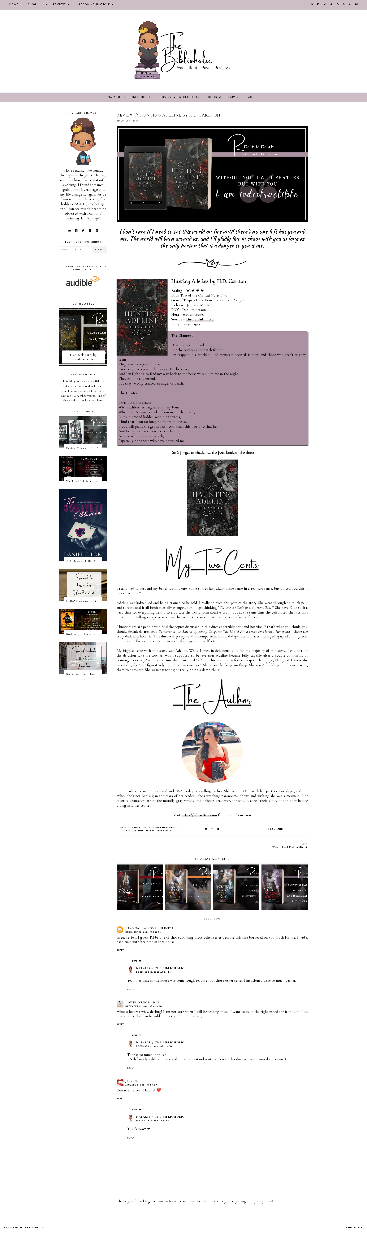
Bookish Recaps (222, 97)
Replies (136, 961)
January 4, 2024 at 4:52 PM (153, 1121)
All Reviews (56, 4)
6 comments (276, 829)
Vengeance (163, 831)
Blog (32, 4)
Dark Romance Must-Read (159, 828)
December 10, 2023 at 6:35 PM (143, 1006)
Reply (120, 950)
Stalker (150, 831)
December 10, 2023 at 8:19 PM (154, 1046)
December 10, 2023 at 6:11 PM (154, 972)
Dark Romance (130, 828)
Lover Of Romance (142, 1002)
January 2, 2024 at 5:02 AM (142, 1085)
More (252, 97)
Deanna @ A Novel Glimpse (149, 928)
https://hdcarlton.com (199, 815)
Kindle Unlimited (200, 319)
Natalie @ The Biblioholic (160, 968)
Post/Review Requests (179, 97)
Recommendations (94, 4)
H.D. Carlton (134, 831)
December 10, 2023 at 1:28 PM (143, 932)
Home (14, 4)
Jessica (131, 1081)
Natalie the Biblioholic (129, 97)
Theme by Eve (353, 1228)
